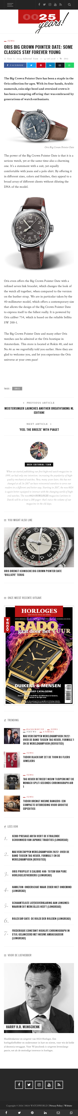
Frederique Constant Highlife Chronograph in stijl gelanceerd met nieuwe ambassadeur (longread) (41, 934)
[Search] (69, 5)
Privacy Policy (55, 1105)
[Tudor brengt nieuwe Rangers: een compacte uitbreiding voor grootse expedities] (12, 803)
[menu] (9, 4)
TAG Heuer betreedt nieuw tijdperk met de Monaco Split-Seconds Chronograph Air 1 (48, 783)
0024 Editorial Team (27, 58)
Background (35, 729)
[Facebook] (39, 5)
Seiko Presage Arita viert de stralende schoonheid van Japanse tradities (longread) (40, 838)
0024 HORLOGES (39, 496)
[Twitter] (44, 5)
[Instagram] (50, 5)
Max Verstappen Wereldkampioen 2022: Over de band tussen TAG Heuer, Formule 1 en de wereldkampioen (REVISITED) (48, 740)
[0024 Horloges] (39, 22)
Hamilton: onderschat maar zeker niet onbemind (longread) (42, 889)
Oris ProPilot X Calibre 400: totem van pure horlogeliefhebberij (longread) (39, 873)
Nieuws (31, 731)
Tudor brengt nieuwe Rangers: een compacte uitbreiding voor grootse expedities (45, 805)
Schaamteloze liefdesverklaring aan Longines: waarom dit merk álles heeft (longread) (41, 905)
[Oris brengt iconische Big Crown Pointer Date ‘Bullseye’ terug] (39, 547)
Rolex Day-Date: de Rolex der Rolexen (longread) (41, 919)
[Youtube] (55, 5)
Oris (66, 58)
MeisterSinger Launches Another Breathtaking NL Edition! (39, 410)
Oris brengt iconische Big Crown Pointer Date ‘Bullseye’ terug (33, 573)
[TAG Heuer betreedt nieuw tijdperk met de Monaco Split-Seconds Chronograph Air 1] (12, 781)
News (11, 41)
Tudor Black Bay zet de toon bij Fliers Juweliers (46, 759)
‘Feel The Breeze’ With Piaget (39, 429)
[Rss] (60, 5)
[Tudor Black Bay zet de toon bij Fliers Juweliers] (12, 759)
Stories (48, 731)
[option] (39, 552)
